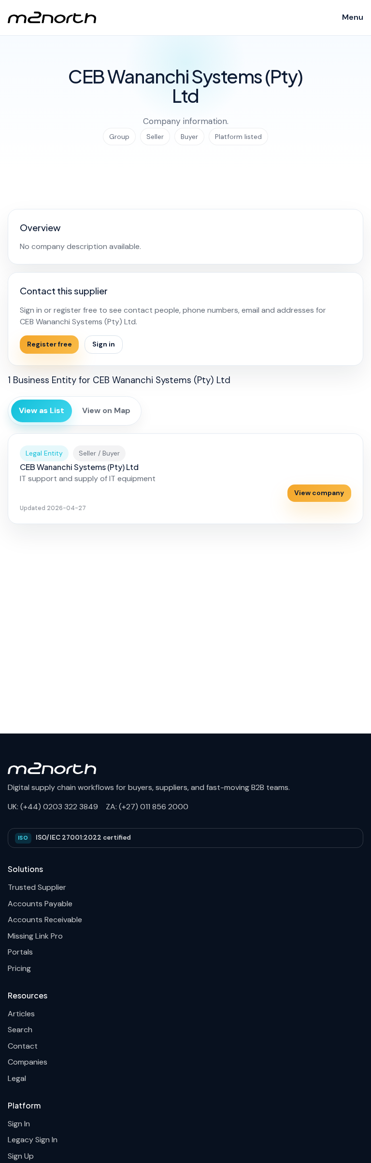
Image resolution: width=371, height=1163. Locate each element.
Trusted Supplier (37, 887)
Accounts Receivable (45, 919)
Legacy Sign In (32, 1140)
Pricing (19, 968)
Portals (20, 952)
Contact (23, 1046)
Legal (17, 1078)
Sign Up (21, 1156)
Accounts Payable (40, 904)
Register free (49, 344)
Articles (21, 1014)
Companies (27, 1062)
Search (20, 1030)
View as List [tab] (41, 410)
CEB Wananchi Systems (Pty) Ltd (79, 467)
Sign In (19, 1124)
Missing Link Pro (35, 936)
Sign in (103, 344)
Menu (352, 17)
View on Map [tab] (106, 410)
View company (319, 492)
